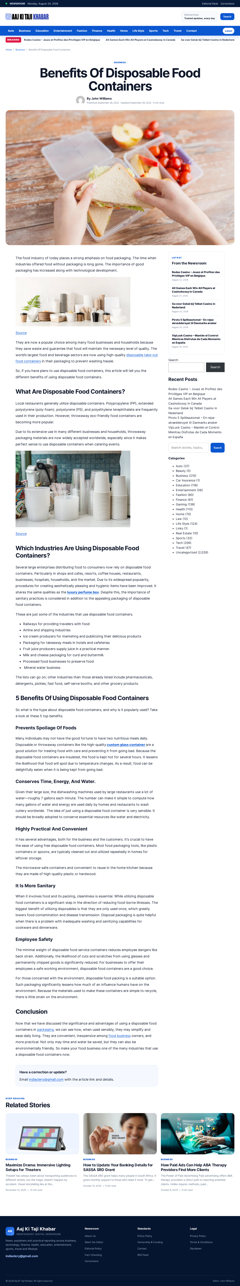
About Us (90, 1235)
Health (111, 30)
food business (120, 1036)
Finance (97, 30)
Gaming (181, 504)
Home (124, 30)
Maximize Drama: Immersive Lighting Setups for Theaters (38, 1167)
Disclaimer (196, 1248)
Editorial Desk (210, 3)
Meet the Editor (94, 1242)
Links (179, 528)
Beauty (181, 471)
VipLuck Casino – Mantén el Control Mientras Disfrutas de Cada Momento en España (195, 432)
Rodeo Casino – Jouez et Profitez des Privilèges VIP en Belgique (62, 39)
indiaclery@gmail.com (46, 1079)
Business (25, 30)
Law (179, 519)
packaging (45, 1030)
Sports (153, 30)
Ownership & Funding (150, 1242)
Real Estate (184, 533)
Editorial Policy (93, 1248)
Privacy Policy (198, 1235)
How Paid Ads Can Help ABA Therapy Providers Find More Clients (194, 1167)
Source (21, 333)
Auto (11, 30)
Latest (228, 30)
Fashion (82, 30)
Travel (178, 30)
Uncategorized (186, 552)
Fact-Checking (93, 1254)
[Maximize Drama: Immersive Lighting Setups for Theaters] (42, 1134)
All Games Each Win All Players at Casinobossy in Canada (140, 39)
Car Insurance (185, 480)
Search (227, 16)
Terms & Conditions (201, 1242)
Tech (166, 30)
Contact (191, 30)
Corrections (227, 3)
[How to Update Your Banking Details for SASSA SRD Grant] (120, 1134)
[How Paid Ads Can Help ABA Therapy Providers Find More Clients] (197, 1134)
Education (42, 30)
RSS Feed (142, 1254)
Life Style (138, 30)
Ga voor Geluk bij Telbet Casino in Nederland (208, 39)
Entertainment (63, 30)
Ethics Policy (144, 1235)
